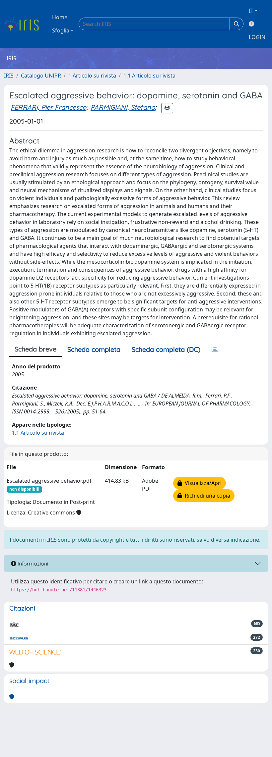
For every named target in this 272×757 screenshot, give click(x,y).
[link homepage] (24, 24)
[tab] (215, 349)
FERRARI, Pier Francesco (48, 107)
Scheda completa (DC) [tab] (166, 349)
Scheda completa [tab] (93, 349)
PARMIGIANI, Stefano (123, 107)
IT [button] (251, 10)
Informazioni (32, 563)
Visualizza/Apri (202, 483)
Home (59, 17)
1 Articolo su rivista (92, 75)
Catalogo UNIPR (41, 75)
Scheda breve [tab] (35, 349)
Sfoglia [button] (60, 30)
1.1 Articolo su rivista (149, 75)
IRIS (9, 75)
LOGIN (257, 37)
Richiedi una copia (206, 495)
